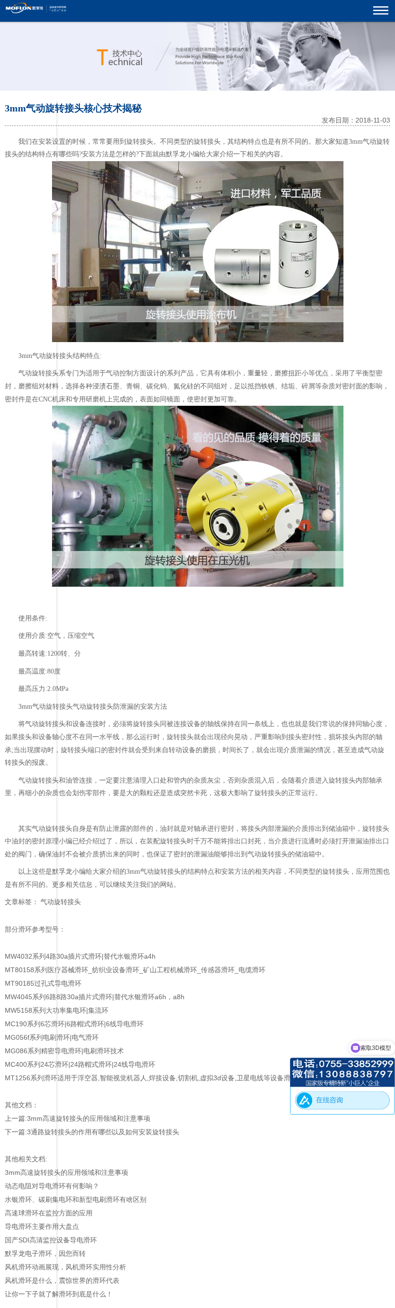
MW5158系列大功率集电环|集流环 (56, 1010)
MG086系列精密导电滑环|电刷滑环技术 (64, 1051)
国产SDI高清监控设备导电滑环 (51, 1240)
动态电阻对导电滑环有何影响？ (52, 1186)
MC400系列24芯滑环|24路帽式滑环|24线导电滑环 (80, 1064)
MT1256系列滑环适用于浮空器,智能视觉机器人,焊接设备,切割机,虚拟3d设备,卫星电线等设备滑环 (151, 1078)
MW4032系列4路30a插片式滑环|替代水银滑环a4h (80, 956)
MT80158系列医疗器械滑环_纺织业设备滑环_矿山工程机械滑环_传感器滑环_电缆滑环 (135, 970)
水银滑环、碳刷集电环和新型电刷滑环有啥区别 (75, 1199)
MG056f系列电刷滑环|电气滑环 (52, 1037)
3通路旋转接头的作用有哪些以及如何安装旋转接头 (103, 1132)
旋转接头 (139, 141)
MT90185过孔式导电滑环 (43, 983)
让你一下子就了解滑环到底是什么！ (59, 1294)
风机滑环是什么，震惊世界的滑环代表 (62, 1280)
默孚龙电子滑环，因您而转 (45, 1253)
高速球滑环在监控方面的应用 (48, 1213)
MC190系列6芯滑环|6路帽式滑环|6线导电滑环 (74, 1024)
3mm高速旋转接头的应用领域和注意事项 (88, 1118)
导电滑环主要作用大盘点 (42, 1226)
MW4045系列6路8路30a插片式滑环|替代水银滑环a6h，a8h (94, 997)
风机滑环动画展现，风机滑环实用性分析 (65, 1267)
